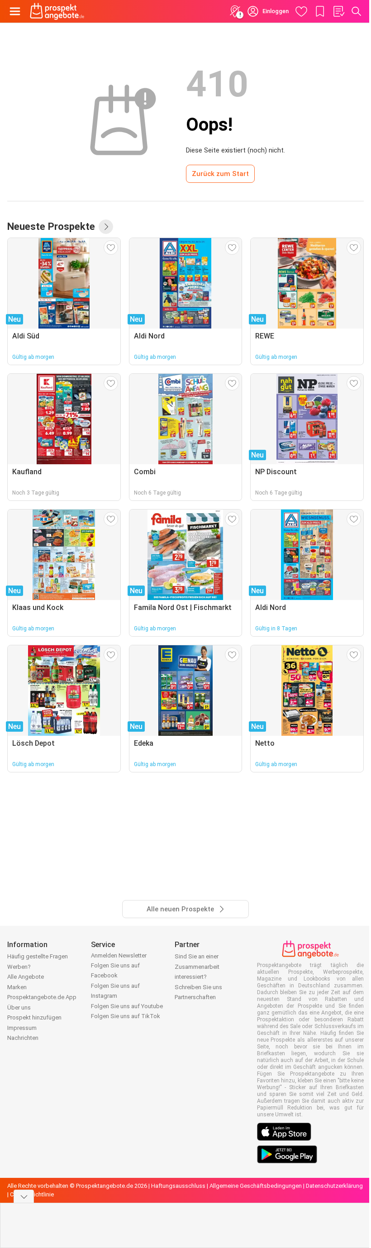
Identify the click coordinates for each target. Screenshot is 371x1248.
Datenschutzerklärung (334, 1185)
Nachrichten (22, 1037)
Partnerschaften (195, 997)
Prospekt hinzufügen (34, 1017)
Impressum (22, 1027)
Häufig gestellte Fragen (37, 956)
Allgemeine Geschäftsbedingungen (255, 1185)
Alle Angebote (25, 976)
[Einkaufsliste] (338, 11)
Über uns (19, 1007)
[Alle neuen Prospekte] (106, 226)
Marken (17, 987)
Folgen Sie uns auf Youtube (127, 1006)
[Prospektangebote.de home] (57, 11)
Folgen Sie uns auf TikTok (125, 1016)
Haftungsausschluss (178, 1185)
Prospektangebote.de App (41, 997)
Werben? (19, 966)
